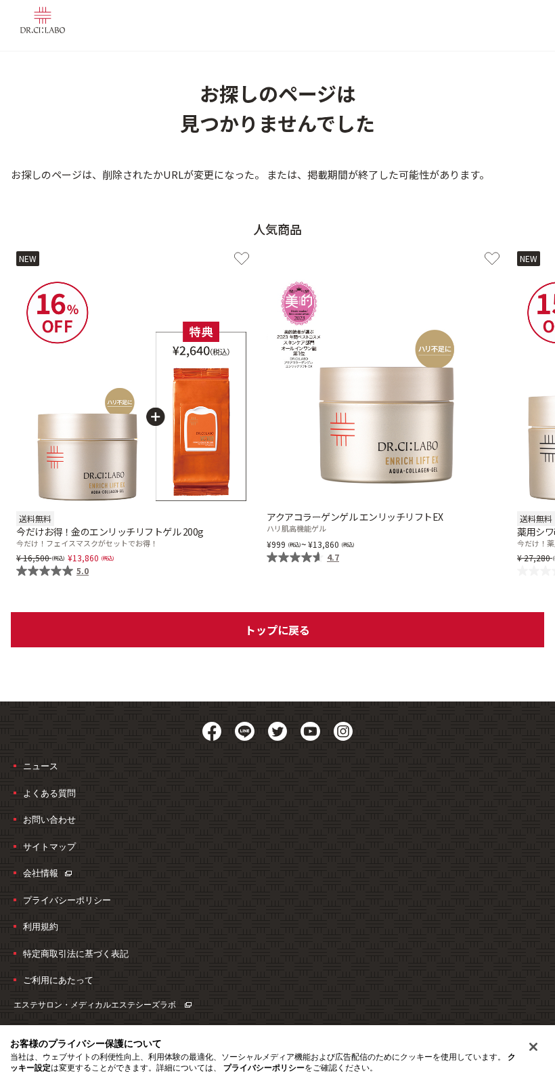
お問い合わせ (49, 819)
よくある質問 (49, 792)
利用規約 (40, 926)
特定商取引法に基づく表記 (76, 953)
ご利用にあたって (58, 979)
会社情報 (40, 872)
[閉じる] (533, 1047)
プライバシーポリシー (67, 899)
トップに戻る (277, 630)
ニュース (40, 765)
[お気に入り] (241, 258)
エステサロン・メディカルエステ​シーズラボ (96, 1004)
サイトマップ (49, 846)
